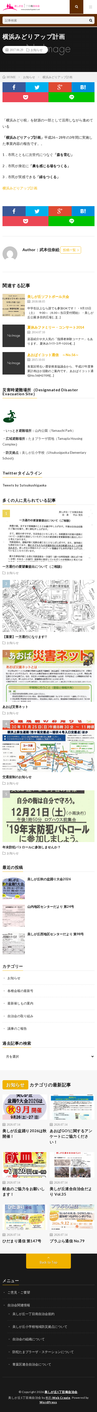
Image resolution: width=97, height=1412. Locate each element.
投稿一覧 (69, 250)
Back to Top (48, 1262)
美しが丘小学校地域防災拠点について (39, 1327)
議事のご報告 (17, 1028)
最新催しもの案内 (20, 1003)
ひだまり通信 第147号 (21, 1241)
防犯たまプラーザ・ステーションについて (43, 1352)
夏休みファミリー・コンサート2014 (55, 327)
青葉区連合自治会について (31, 1364)
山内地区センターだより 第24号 (50, 907)
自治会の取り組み (20, 1016)
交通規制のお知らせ (17, 777)
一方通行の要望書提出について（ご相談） (33, 566)
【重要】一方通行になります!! (24, 637)
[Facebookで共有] (14, 87)
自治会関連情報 (18, 1305)
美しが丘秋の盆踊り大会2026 (49, 879)
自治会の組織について (28, 1339)
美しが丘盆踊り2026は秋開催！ (24, 1133)
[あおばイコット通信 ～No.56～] (13, 363)
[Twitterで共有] (37, 87)
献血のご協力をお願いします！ (23, 1191)
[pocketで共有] (25, 97)
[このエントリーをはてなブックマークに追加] (83, 87)
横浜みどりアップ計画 (19, 188)
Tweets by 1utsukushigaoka (24, 485)
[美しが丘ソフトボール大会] (13, 305)
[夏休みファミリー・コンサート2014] (13, 336)
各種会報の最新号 (20, 991)
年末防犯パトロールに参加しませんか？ (31, 847)
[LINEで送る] (71, 97)
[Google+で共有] (60, 87)
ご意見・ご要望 (18, 1292)
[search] (91, 20)
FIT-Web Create (58, 1398)
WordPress (48, 1402)
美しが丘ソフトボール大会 (48, 296)
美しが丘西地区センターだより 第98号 (55, 934)
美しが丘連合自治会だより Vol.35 (71, 1191)
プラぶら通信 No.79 (67, 1241)
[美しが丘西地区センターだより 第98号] (13, 943)
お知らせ (37, 49)
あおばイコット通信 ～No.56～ (53, 355)
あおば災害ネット (15, 707)
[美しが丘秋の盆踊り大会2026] (13, 888)
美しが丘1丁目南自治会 (61, 1392)
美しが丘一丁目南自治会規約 (33, 1314)
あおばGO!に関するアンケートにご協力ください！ (71, 1136)
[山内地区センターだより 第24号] (13, 915)
